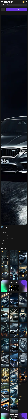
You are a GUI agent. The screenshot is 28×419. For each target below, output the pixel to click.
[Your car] (14, 345)
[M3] (5, 405)
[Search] (25, 4)
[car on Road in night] (23, 330)
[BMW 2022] (5, 390)
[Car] (14, 315)
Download (17, 9)
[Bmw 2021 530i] (5, 360)
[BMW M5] (14, 330)
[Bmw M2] (14, 272)
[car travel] (5, 315)
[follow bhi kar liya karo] (23, 272)
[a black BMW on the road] (14, 405)
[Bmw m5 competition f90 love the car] (14, 360)
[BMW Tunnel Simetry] (14, 257)
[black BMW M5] (23, 405)
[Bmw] (5, 330)
